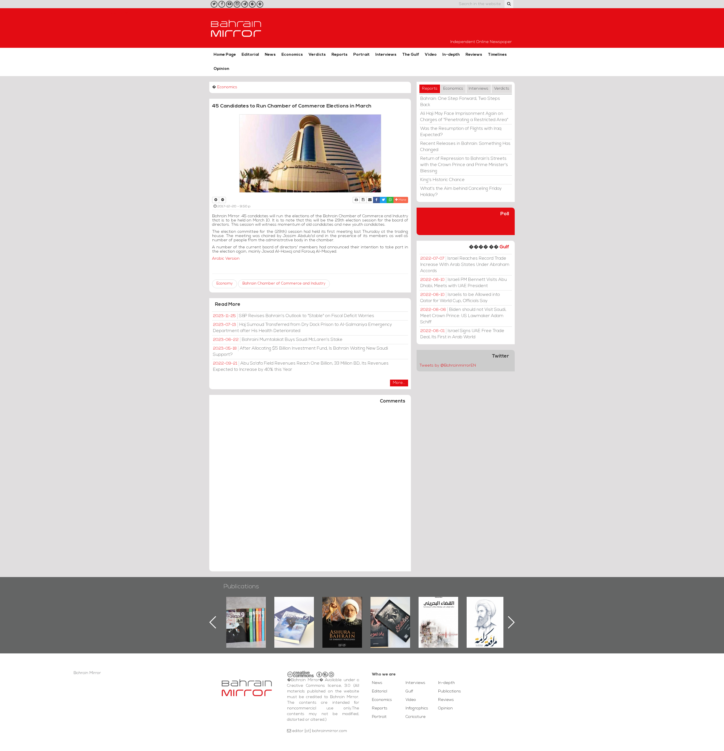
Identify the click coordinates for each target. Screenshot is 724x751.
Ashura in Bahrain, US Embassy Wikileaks (294, 613)
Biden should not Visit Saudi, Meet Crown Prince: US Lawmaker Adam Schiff (463, 315)
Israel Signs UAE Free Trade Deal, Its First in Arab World (462, 334)
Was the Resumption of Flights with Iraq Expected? (460, 131)
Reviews (474, 55)
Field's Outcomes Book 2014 (486, 606)
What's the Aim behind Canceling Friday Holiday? (461, 191)
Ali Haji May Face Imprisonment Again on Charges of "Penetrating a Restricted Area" (464, 116)
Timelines (497, 55)
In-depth (451, 55)
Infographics (417, 708)
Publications (241, 587)
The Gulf (410, 55)
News (270, 55)
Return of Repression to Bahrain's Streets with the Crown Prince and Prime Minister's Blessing (464, 164)
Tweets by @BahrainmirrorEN (447, 365)
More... (399, 383)
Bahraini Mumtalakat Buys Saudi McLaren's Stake (277, 339)
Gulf (504, 247)
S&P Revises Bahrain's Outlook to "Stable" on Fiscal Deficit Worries (293, 316)
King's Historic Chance (442, 180)
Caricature (416, 717)
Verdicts (317, 55)
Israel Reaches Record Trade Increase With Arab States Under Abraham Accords (464, 264)
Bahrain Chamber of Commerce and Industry (284, 283)
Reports (339, 55)
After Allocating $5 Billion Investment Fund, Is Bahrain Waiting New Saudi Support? (300, 351)
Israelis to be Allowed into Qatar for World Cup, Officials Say (460, 297)
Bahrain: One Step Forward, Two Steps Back (460, 101)
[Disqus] (310, 490)
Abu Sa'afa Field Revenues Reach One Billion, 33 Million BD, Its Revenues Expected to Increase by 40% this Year (301, 366)
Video (431, 55)
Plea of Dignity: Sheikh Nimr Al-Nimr (438, 610)
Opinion (221, 69)
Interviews (386, 55)
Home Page (225, 55)
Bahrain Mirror (236, 28)
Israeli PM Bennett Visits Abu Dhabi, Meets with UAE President (463, 282)
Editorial (250, 55)
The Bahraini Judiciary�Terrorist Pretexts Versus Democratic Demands (391, 616)
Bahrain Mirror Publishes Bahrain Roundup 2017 (246, 613)
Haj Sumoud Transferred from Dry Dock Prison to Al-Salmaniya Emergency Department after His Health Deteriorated (302, 327)
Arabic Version (226, 259)
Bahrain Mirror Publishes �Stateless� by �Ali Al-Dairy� (342, 613)
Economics (292, 55)
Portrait (361, 55)
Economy (224, 283)
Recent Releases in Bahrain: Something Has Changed (465, 146)
